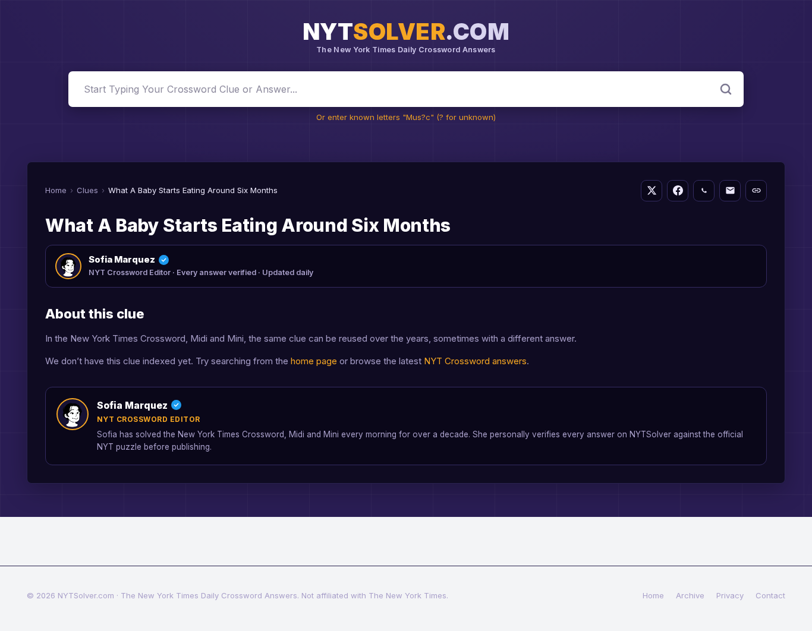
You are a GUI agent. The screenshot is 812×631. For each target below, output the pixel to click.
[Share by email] (730, 190)
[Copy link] (756, 190)
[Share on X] (651, 190)
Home (56, 190)
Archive (690, 595)
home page (314, 361)
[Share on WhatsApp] (704, 190)
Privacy (730, 595)
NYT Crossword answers (475, 361)
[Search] (726, 89)
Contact (770, 595)
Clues (87, 190)
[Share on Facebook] (677, 190)
